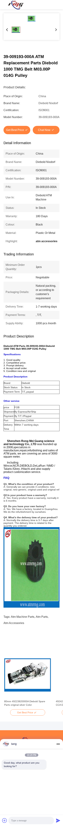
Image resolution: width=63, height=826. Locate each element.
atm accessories (14, 623)
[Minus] (58, 744)
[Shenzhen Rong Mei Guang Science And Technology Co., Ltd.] (15, 4)
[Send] (58, 820)
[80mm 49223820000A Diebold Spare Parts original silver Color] (27, 675)
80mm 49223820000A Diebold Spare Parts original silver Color (24, 703)
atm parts (42, 616)
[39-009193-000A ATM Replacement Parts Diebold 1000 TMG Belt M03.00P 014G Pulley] (31, 18)
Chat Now (44, 129)
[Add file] (4, 820)
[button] (8, 681)
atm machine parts (22, 616)
